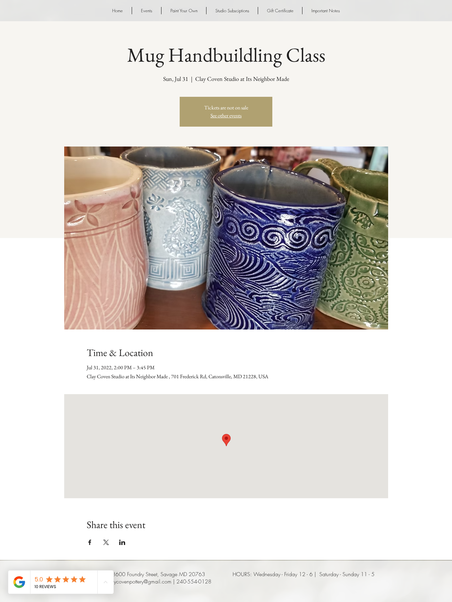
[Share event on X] (106, 542)
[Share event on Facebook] (90, 542)
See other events (226, 115)
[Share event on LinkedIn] (122, 542)
